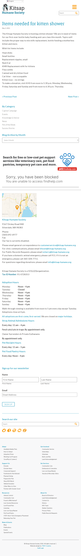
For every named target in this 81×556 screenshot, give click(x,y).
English (11, 1)
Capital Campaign (9, 110)
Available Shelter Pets (10, 449)
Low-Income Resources (11, 503)
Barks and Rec (46, 457)
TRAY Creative (46, 546)
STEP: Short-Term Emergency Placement (16, 516)
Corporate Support (10, 471)
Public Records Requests (49, 513)
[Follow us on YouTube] (19, 431)
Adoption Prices (9, 454)
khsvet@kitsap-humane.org (53, 248)
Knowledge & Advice (10, 118)
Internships (45, 452)
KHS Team (45, 505)
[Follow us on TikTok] (24, 431)
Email (4, 390)
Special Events (8, 532)
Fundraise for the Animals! (12, 473)
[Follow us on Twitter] (4, 431)
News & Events (7, 522)
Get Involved (44, 446)
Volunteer (45, 454)
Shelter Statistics (47, 508)
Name (5, 374)
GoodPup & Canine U (10, 459)
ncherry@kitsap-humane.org (56, 252)
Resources (5, 493)
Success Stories (8, 128)
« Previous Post (9, 96)
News (4, 121)
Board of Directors (48, 495)
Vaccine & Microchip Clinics (50, 473)
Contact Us (45, 500)
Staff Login (40, 548)
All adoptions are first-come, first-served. (21, 316)
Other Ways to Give (10, 486)
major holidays (65, 316)
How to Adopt (8, 452)
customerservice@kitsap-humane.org (58, 245)
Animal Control (8, 495)
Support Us (6, 463)
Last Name (45, 383)
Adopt (4, 446)
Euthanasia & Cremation (49, 468)
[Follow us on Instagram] (14, 431)
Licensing (6, 508)
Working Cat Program (10, 457)
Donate (6, 466)
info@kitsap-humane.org (59, 262)
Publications (7, 527)
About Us (43, 493)
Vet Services (44, 463)
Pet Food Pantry (9, 513)
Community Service (48, 449)
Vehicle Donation (9, 484)
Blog (5, 525)
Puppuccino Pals (9, 478)
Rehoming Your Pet (9, 518)
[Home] (13, 12)
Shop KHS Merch (9, 481)
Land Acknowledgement (49, 459)
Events (5, 114)
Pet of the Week (8, 125)
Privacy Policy (46, 510)
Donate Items (8, 468)
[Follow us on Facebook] (9, 431)
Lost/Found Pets (9, 505)
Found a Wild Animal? (10, 500)
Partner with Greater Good (12, 489)
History (44, 503)
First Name (6, 383)
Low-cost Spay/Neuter (49, 471)
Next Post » (73, 96)
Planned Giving (8, 476)
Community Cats (47, 466)
